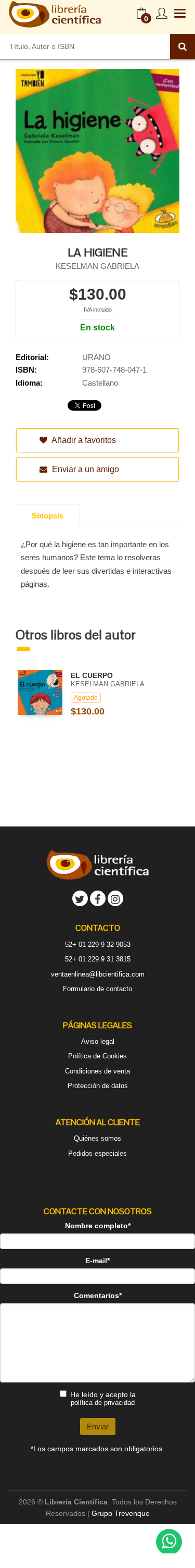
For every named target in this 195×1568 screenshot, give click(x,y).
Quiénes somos (97, 1138)
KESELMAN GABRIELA (97, 266)
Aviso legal (97, 1041)
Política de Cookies (97, 1056)
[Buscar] (182, 46)
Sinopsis (47, 515)
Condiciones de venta (97, 1071)
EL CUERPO (92, 675)
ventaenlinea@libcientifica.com (98, 974)
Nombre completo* (98, 1225)
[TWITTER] (80, 898)
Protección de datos (98, 1086)
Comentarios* (98, 1295)
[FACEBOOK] (98, 898)
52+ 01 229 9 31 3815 (98, 959)
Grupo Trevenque (121, 1513)
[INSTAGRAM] (115, 898)
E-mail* (97, 1260)
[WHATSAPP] (169, 1542)
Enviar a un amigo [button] (84, 469)
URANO (96, 357)
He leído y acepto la (103, 1398)
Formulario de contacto (97, 989)
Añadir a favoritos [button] (83, 440)
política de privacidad (103, 1402)
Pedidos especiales (97, 1153)
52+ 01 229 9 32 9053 (98, 944)
